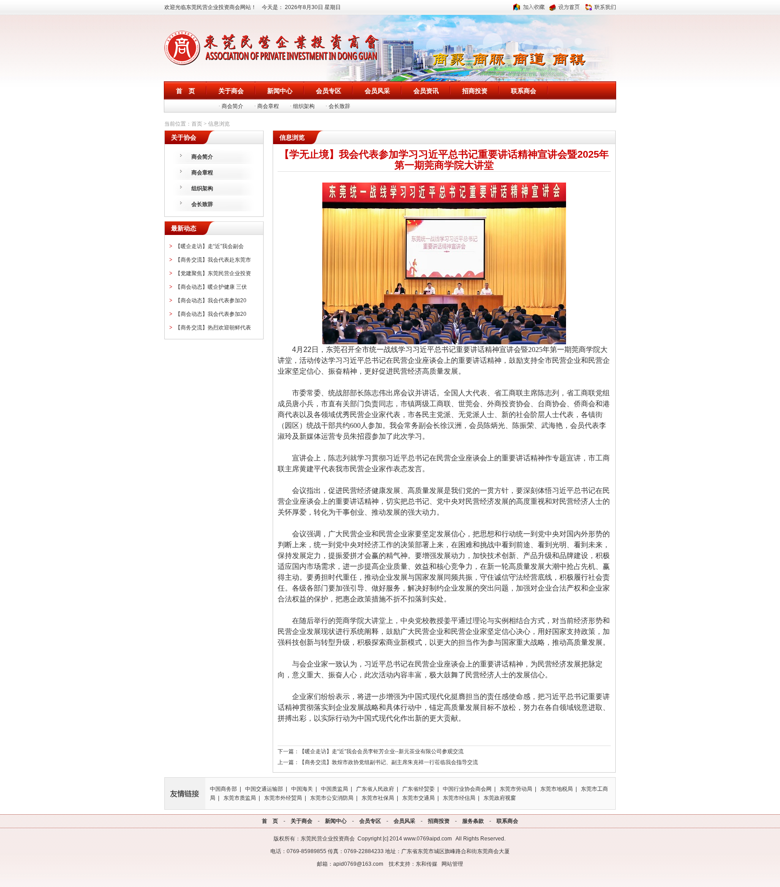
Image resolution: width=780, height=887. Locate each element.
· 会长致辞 (337, 106)
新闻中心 (336, 821)
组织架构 (202, 188)
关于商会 (301, 821)
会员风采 (404, 821)
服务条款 (473, 821)
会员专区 (370, 821)
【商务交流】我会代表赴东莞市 (213, 260)
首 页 (270, 821)
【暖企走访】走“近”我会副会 (209, 246)
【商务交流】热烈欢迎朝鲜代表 (213, 327)
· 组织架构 (302, 106)
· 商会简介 (230, 106)
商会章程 (202, 172)
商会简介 (202, 157)
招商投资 (439, 821)
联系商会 (507, 821)
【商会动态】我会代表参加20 (210, 300)
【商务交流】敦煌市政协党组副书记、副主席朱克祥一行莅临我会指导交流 (388, 762)
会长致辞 (202, 204)
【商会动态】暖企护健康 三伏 (211, 287)
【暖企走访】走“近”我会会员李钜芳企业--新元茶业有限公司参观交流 (381, 751)
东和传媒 (426, 864)
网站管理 (452, 864)
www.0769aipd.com (428, 838)
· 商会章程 (266, 106)
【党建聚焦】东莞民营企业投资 (213, 273)
